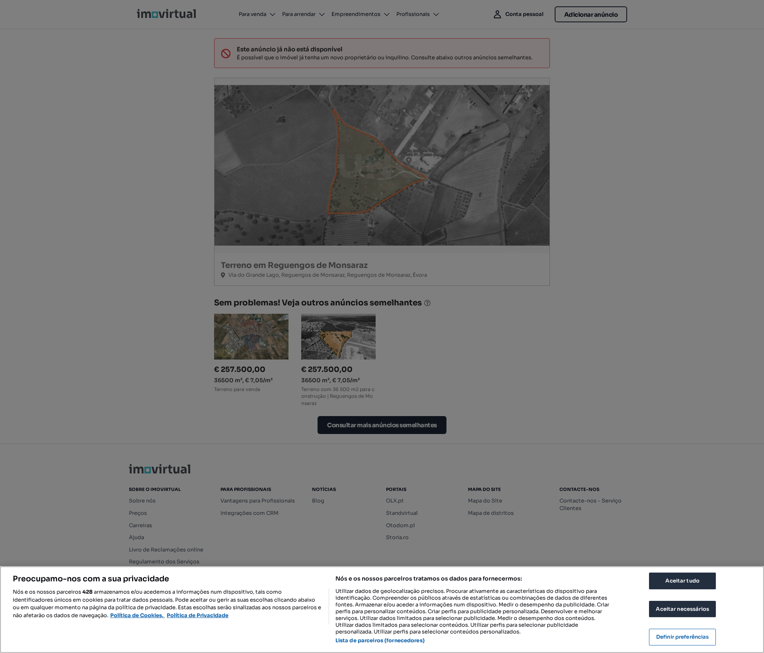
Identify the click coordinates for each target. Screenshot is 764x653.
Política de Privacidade (197, 615)
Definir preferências (682, 636)
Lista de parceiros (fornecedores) (380, 640)
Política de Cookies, (137, 615)
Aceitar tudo (682, 580)
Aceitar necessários (682, 609)
